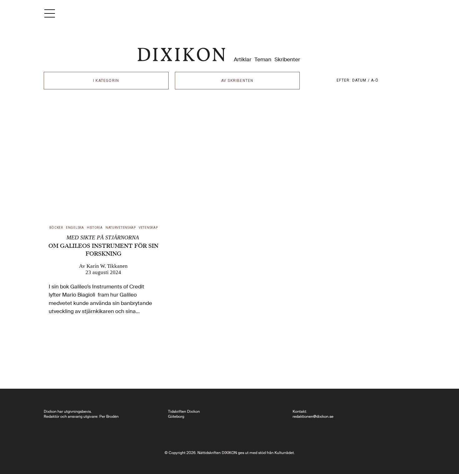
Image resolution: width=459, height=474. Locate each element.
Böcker (56, 227)
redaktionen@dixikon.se (313, 416)
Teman (262, 59)
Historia (95, 227)
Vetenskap (148, 227)
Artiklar (242, 59)
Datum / (361, 80)
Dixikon (181, 55)
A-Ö (374, 80)
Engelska (75, 227)
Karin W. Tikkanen (107, 266)
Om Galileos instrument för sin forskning (103, 245)
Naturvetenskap (121, 227)
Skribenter (287, 59)
